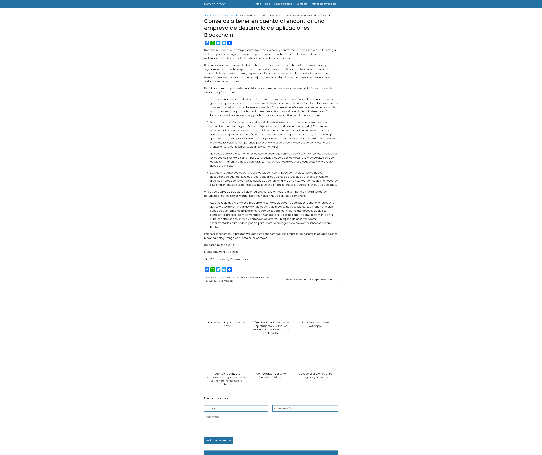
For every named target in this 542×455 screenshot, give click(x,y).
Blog (267, 4)
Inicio (258, 4)
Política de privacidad (324, 4)
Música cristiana (283, 4)
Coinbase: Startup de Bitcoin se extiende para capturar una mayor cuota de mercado (237, 279)
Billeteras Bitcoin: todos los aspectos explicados (311, 279)
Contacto (301, 4)
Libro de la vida (214, 4)
